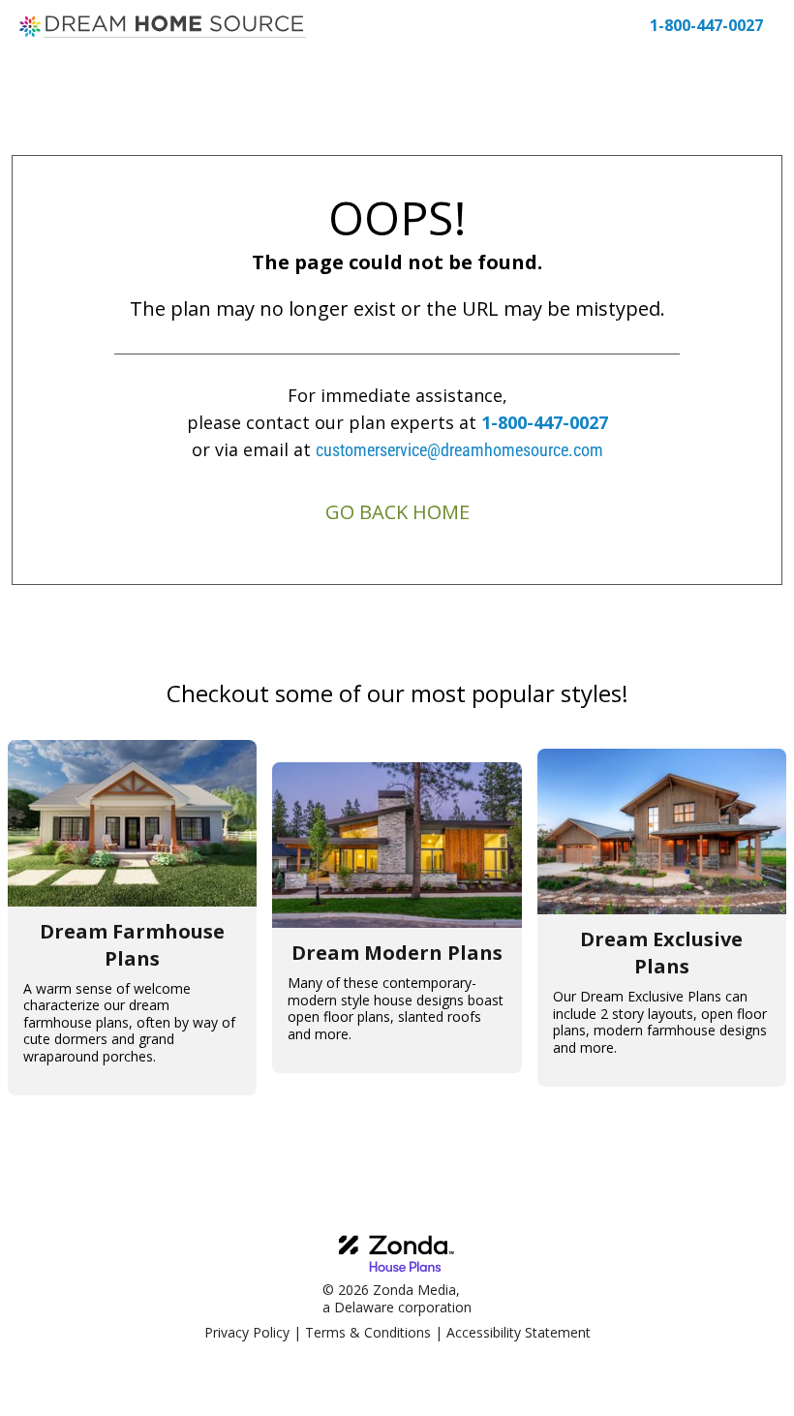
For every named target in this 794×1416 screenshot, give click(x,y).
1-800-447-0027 (544, 422)
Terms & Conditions (368, 1332)
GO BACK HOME (397, 512)
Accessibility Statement (518, 1332)
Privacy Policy (247, 1332)
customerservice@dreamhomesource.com (459, 450)
